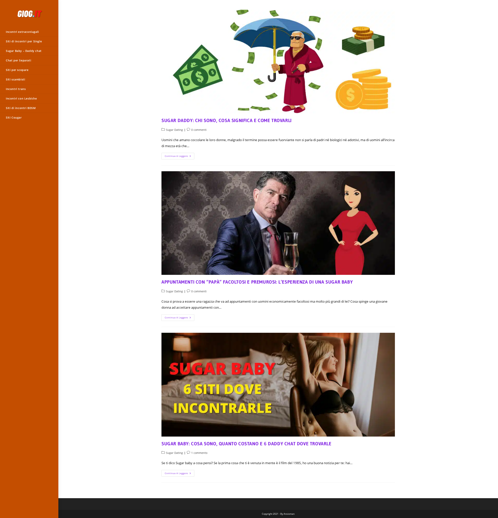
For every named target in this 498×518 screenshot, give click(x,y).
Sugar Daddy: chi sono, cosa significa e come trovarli (226, 120)
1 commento (199, 453)
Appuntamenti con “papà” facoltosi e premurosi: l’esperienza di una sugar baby (257, 282)
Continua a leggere (179, 156)
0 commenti (199, 130)
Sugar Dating (174, 130)
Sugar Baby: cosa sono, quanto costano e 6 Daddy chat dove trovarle (246, 443)
